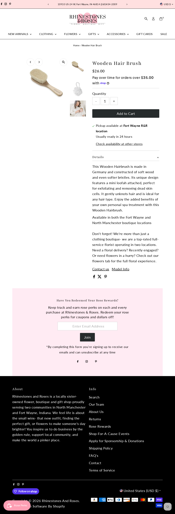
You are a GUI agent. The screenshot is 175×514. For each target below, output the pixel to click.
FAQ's (93, 455)
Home (76, 45)
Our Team (96, 404)
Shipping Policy (101, 448)
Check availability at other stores (119, 143)
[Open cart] (161, 18)
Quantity (99, 93)
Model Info (120, 269)
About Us (96, 412)
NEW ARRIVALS (18, 33)
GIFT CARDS (144, 33)
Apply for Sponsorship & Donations (116, 441)
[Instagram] (6, 4)
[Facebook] (1, 4)
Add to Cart (126, 113)
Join (87, 337)
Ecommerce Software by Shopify (39, 506)
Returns (95, 419)
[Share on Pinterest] (105, 277)
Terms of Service (102, 470)
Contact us (100, 269)
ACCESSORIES (116, 33)
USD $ (167, 4)
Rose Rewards (100, 426)
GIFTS (92, 33)
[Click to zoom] (63, 62)
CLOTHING (46, 33)
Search (94, 397)
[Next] (127, 4)
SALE (163, 33)
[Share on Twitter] (100, 277)
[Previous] (48, 4)
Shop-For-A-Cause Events (109, 434)
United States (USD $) (141, 491)
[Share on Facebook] (94, 277)
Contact (95, 463)
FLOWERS (71, 33)
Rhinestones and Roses (60, 501)
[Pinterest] (10, 4)
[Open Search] (146, 18)
